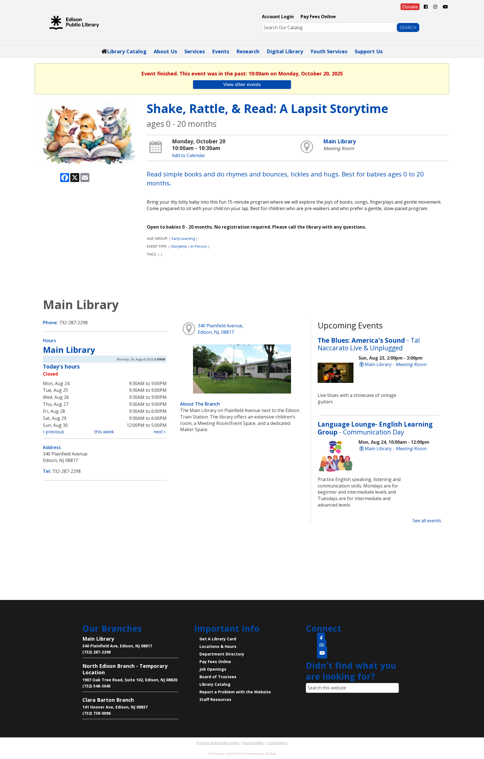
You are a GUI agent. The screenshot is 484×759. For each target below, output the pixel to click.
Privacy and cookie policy (218, 742)
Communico (277, 742)
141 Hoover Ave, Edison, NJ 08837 (115, 707)
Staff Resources (215, 699)
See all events (427, 521)
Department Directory (221, 654)
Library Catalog (126, 51)
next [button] (158, 432)
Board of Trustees (217, 676)
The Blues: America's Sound (369, 344)
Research (247, 51)
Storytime (179, 246)
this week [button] (104, 432)
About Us (165, 51)
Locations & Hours (217, 646)
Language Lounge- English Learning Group (375, 428)
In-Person (198, 246)
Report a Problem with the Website (235, 691)
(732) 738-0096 (96, 713)
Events (220, 51)
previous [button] (54, 432)
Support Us (369, 51)
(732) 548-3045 (96, 686)
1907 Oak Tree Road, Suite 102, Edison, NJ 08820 (129, 679)
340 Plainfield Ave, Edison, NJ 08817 (117, 645)
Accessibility (253, 742)
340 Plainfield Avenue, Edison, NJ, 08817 (220, 329)
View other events (242, 84)
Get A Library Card (217, 638)
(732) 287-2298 (96, 652)
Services (194, 51)
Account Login (278, 16)
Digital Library (285, 51)
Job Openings (212, 669)
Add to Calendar (188, 155)
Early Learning (183, 238)
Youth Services (328, 51)
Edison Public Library (74, 22)
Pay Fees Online (318, 16)
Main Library (339, 141)
